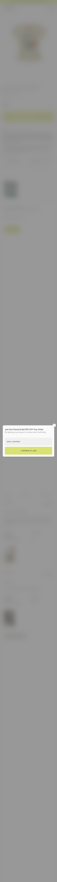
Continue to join (28, 451)
